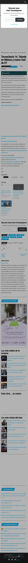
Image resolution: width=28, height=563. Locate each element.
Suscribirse (20, 19)
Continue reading (14, 24)
